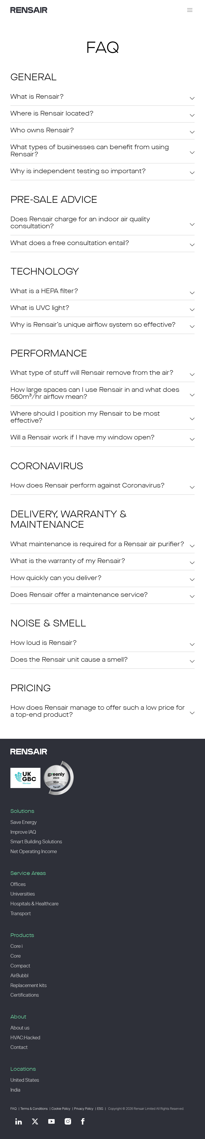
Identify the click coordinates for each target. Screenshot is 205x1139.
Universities (22, 894)
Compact (20, 966)
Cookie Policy (60, 1108)
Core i (16, 946)
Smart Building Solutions (36, 841)
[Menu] (190, 10)
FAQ (13, 1108)
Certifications (24, 995)
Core (15, 956)
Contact (19, 1047)
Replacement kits (28, 985)
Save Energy (23, 822)
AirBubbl (19, 975)
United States (24, 1080)
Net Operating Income (33, 851)
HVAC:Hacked (25, 1037)
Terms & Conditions (34, 1108)
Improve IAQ (23, 832)
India (15, 1090)
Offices (18, 884)
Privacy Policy (83, 1108)
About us (19, 1028)
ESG (100, 1108)
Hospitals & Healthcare (34, 904)
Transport (20, 913)
